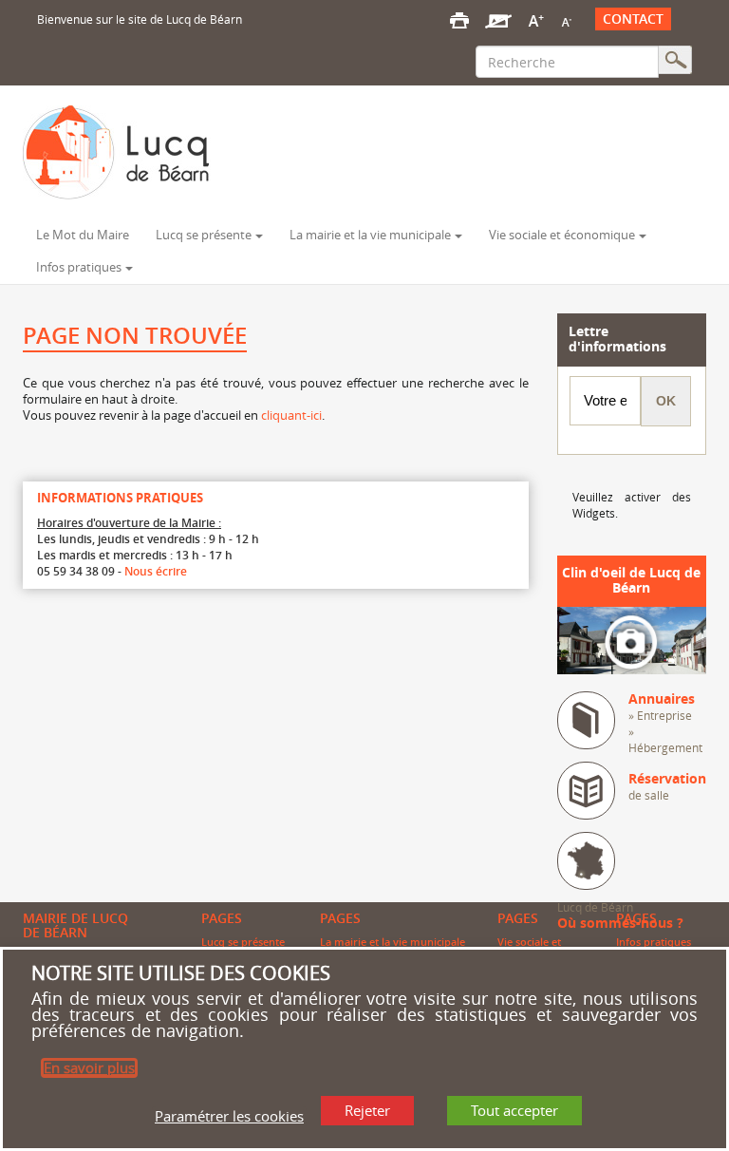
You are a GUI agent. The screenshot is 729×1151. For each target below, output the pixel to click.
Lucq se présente (204, 235)
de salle (667, 786)
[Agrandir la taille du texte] (536, 19)
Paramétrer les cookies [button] (229, 1115)
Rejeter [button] (367, 1110)
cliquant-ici (291, 415)
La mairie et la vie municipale (370, 235)
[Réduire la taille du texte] (565, 19)
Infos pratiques (79, 267)
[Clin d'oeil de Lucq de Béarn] (632, 639)
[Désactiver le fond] (498, 19)
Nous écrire (155, 571)
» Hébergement (665, 739)
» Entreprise (660, 715)
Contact (633, 19)
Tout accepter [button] (514, 1110)
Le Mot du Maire (82, 235)
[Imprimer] (459, 19)
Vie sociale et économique (562, 235)
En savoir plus (89, 1067)
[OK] (675, 60)
